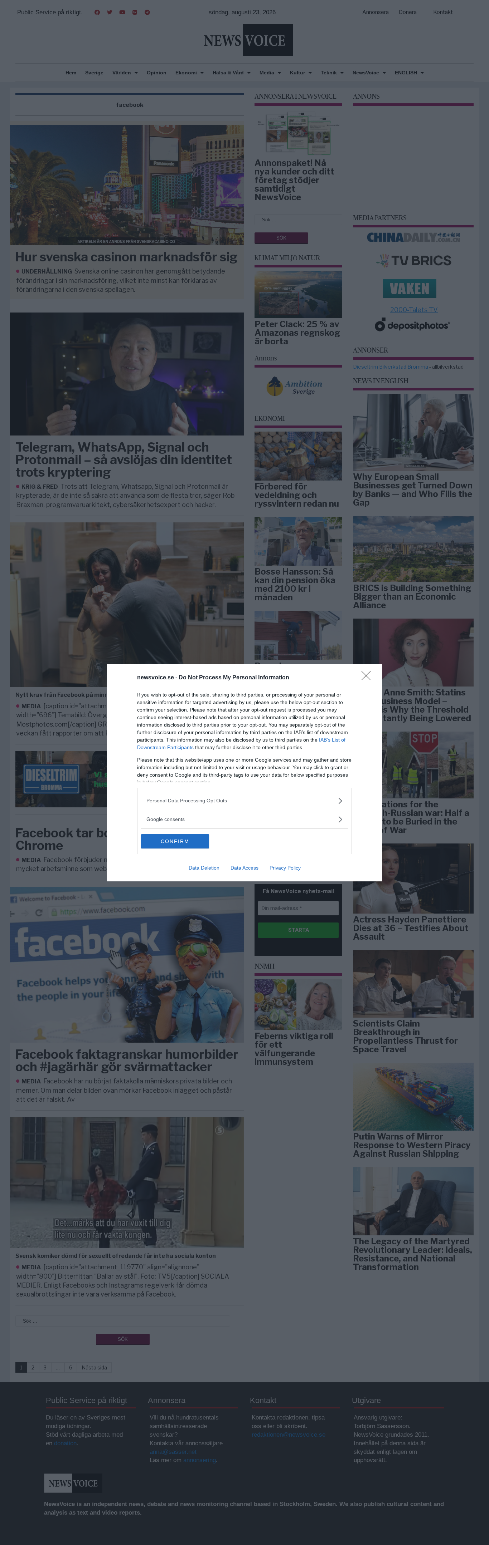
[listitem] (244, 801)
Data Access (244, 868)
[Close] (368, 678)
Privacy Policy (285, 868)
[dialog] (244, 772)
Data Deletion (204, 868)
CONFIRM (175, 841)
